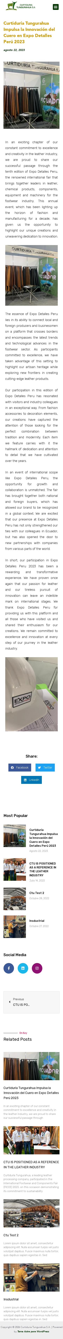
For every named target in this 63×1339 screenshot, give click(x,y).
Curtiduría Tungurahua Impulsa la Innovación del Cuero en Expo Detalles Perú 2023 (43, 837)
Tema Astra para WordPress (33, 1331)
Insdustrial (36, 921)
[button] (56, 7)
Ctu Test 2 (36, 893)
